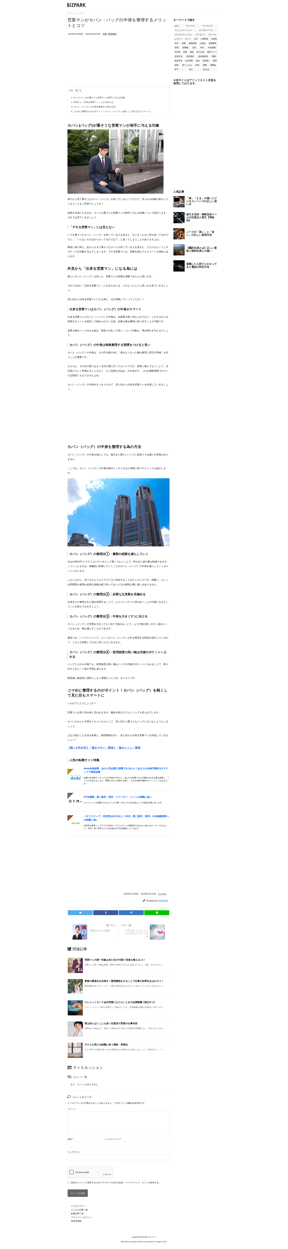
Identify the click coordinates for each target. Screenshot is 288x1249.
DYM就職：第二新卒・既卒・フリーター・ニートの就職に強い (118, 796)
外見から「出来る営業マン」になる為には (92, 102)
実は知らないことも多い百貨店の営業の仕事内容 (111, 1023)
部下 (176, 69)
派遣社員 (178, 56)
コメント (72, 1109)
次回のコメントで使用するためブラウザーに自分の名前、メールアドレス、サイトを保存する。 (115, 1182)
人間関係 (204, 39)
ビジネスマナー (78, 1206)
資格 (176, 65)
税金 (198, 61)
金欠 (191, 69)
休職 (184, 43)
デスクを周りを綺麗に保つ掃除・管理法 (106, 1044)
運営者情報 (76, 1221)
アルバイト (190, 26)
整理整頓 (112, 34)
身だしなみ (187, 65)
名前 (70, 1139)
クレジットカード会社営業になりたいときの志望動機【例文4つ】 (120, 1002)
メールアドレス (113, 1139)
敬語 (192, 52)
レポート (178, 39)
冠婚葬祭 (212, 43)
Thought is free (160, 1242)
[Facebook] (105, 912)
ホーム (70, 13)
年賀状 (177, 52)
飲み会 (206, 69)
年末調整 (212, 47)
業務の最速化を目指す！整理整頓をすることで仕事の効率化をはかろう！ (124, 980)
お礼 (176, 26)
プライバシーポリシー (81, 1217)
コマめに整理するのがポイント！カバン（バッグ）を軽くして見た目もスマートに (111, 111)
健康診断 (192, 43)
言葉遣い (206, 61)
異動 (214, 56)
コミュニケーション (183, 30)
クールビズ (207, 26)
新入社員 (200, 52)
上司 (196, 39)
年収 (202, 47)
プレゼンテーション (183, 34)
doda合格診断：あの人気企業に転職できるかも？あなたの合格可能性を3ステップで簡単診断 (126, 770)
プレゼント (200, 34)
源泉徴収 (190, 56)
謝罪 (215, 61)
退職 (205, 65)
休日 (176, 43)
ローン (188, 39)
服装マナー (212, 52)
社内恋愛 (189, 61)
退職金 (213, 65)
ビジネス (81, 13)
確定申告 (178, 61)
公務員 (203, 43)
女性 (194, 47)
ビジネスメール (206, 30)
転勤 (197, 65)
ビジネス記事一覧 (79, 1209)
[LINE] (156, 912)
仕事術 (214, 39)
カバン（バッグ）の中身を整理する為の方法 (93, 106)
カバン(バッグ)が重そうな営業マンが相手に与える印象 (98, 97)
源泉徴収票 (203, 56)
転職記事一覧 (77, 1213)
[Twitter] (80, 912)
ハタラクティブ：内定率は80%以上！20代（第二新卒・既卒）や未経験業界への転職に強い (126, 818)
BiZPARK (163, 900)
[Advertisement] (119, 64)
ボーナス (212, 34)
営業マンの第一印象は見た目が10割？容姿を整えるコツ (115, 959)
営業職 (185, 47)
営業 (105, 34)
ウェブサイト (74, 1152)
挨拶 (185, 52)
